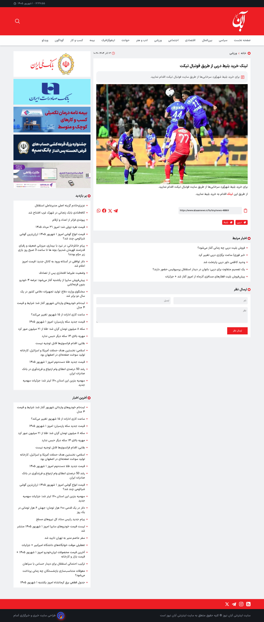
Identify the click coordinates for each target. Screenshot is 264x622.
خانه (243, 53)
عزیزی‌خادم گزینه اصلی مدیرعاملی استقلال (60, 205)
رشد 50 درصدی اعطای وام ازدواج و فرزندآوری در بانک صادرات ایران (53, 371)
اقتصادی (190, 40)
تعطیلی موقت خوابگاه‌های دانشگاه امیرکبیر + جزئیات (53, 545)
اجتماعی (173, 40)
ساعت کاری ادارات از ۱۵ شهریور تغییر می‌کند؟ (58, 315)
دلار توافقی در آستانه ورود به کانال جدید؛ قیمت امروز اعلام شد (53, 263)
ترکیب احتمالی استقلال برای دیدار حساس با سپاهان (54, 564)
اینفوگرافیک (108, 40)
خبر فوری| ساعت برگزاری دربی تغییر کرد (222, 255)
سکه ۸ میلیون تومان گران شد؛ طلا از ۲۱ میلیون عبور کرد (51, 329)
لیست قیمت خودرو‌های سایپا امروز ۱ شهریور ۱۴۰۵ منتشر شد (51, 528)
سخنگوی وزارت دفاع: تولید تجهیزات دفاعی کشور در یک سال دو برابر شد (52, 294)
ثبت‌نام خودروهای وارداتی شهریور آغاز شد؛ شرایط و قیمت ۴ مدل (51, 305)
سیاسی (223, 40)
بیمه (93, 40)
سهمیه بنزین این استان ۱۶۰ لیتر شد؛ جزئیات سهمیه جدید (54, 383)
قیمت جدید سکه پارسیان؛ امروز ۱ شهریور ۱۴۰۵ (57, 322)
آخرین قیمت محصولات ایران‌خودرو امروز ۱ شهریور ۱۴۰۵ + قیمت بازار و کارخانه (51, 554)
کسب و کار (77, 40)
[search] (17, 21)
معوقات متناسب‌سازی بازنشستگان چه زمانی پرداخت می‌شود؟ (54, 573)
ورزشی (158, 40)
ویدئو (45, 40)
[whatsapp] (98, 210)
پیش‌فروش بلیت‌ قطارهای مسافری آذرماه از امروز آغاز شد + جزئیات (205, 276)
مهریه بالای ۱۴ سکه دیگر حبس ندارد (63, 336)
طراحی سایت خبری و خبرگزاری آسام (34, 615)
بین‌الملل (207, 40)
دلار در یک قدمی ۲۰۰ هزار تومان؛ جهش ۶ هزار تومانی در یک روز (51, 510)
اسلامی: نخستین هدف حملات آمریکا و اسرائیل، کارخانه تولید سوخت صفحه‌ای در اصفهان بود (52, 352)
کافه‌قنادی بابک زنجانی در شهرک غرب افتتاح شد (56, 213)
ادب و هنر (142, 40)
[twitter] (110, 210)
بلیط (226, 222)
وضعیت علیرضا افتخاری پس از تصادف (62, 273)
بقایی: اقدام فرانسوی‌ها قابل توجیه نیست (60, 343)
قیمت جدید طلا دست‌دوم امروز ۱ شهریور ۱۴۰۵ (57, 362)
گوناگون (60, 40)
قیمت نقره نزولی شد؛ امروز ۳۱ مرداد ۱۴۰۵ (60, 227)
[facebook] (104, 210)
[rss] (248, 604)
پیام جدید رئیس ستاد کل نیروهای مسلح (60, 519)
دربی (239, 222)
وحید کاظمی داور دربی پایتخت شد (224, 262)
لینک (229, 194)
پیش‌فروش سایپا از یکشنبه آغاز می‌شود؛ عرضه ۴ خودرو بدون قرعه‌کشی (52, 282)
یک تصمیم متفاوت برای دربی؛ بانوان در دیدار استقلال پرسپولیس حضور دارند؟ (199, 269)
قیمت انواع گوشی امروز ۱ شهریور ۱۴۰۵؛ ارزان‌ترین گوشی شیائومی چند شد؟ (52, 236)
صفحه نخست (242, 40)
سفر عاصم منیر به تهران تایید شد (65, 538)
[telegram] (116, 210)
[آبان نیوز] (240, 21)
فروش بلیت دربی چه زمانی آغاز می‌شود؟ (221, 248)
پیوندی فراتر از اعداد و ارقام (68, 220)
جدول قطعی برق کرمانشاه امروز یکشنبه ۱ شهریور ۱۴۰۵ (52, 582)
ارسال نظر (237, 331)
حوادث (126, 40)
